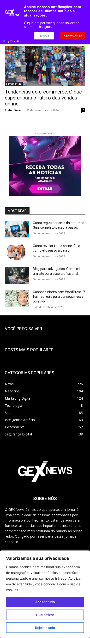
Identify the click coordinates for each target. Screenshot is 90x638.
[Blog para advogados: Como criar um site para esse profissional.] (17, 275)
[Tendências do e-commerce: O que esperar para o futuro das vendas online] (45, 66)
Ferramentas (13, 83)
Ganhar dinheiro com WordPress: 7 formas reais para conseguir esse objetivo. (59, 296)
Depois (43, 35)
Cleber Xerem (14, 110)
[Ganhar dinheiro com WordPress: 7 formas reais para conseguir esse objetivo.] (17, 298)
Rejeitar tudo (45, 628)
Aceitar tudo (45, 602)
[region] (45, 594)
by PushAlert (14, 41)
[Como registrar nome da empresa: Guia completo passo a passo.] (17, 229)
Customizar (45, 615)
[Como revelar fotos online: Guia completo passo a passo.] (17, 252)
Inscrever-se (72, 35)
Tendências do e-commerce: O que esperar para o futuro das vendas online (43, 98)
